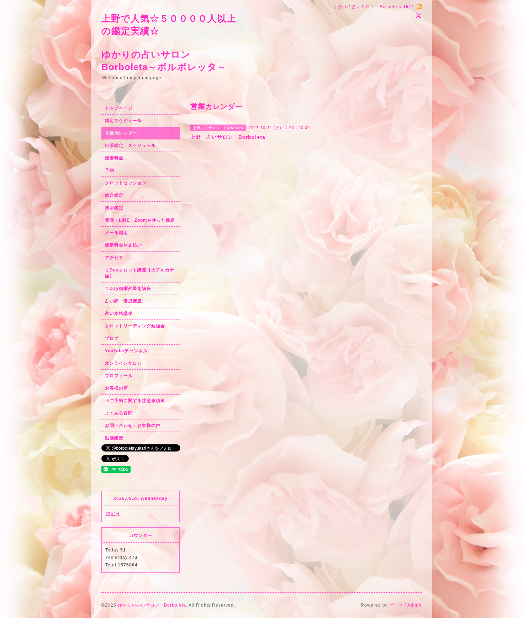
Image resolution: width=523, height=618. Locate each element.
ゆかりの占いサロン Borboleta (152, 605)
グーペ (396, 605)
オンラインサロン (123, 363)
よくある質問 (119, 413)
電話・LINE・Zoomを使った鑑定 (140, 220)
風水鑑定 (114, 207)
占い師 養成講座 (123, 301)
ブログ (112, 338)
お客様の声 (116, 388)
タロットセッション (126, 182)
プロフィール (119, 375)
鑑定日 (113, 513)
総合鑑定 (114, 195)
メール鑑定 (116, 232)
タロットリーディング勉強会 (135, 325)
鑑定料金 (114, 157)
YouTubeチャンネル (126, 350)
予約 (109, 170)
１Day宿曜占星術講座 (128, 288)
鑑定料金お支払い (123, 245)
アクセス (114, 257)
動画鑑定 (114, 437)
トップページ (119, 108)
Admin (414, 605)
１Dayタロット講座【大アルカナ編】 (139, 273)
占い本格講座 (119, 313)
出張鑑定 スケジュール (130, 145)
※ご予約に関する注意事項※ (135, 400)
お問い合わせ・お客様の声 (132, 425)
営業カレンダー (121, 133)
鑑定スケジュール (123, 120)
